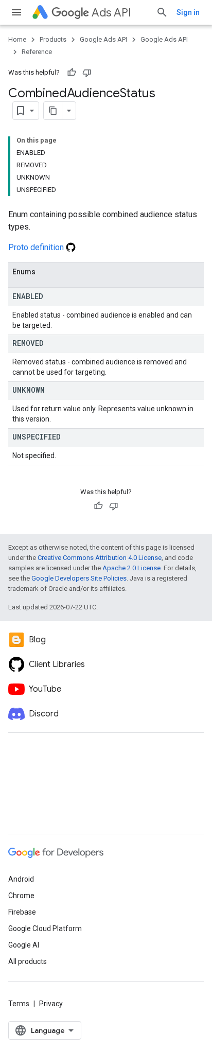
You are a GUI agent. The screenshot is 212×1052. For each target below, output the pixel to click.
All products (27, 961)
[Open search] (162, 12)
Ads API (111, 13)
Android (21, 879)
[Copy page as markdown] (53, 110)
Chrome (21, 895)
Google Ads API (103, 39)
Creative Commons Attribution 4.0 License (100, 558)
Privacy (51, 1004)
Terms (18, 1004)
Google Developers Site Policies (79, 578)
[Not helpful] (87, 72)
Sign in (188, 12)
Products (53, 39)
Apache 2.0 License (131, 568)
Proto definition (37, 247)
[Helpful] (71, 72)
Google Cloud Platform (45, 928)
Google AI (23, 945)
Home (17, 39)
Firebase (22, 912)
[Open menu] (16, 12)
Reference (37, 52)
